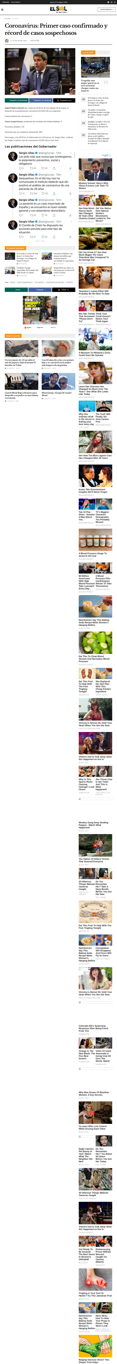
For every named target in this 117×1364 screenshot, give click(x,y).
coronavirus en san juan (55, 282)
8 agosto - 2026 (49, 398)
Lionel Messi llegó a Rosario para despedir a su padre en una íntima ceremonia (21, 395)
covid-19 (69, 282)
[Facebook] (108, 2)
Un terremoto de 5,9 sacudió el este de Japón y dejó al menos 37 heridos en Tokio (20, 362)
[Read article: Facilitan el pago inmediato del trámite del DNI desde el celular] (10, 270)
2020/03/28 (34, 40)
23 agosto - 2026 (12, 368)
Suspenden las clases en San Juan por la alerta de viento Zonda (64, 270)
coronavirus (39, 282)
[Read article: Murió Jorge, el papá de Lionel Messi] (58, 381)
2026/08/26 (22, 264)
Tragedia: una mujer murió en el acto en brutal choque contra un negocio (90, 85)
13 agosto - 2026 (49, 368)
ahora (13, 282)
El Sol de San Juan (20, 40)
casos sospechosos (24, 282)
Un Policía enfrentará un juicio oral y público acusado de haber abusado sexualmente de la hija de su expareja (98, 138)
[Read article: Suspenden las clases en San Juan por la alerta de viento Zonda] (47, 270)
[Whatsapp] (115, 2)
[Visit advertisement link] (40, 313)
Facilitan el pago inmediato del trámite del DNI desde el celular (27, 270)
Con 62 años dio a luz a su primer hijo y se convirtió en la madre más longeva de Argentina (58, 362)
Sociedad (15, 18)
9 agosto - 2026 (12, 401)
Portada (7, 18)
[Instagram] (112, 2)
